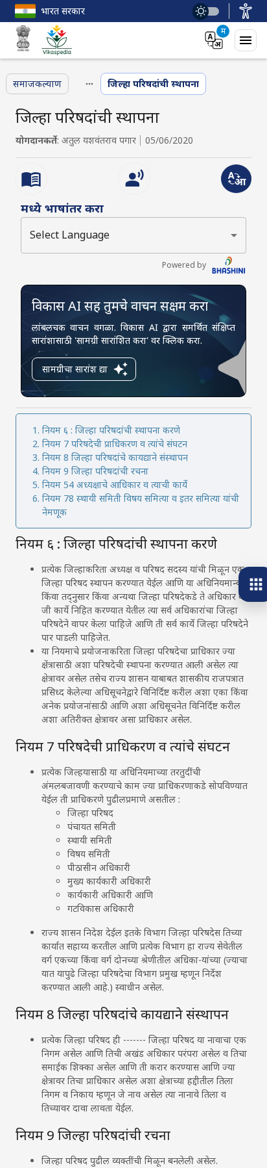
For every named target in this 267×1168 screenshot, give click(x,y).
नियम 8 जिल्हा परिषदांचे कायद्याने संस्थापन (115, 457)
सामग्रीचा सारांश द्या (75, 369)
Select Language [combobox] (70, 234)
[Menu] (246, 40)
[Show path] (89, 84)
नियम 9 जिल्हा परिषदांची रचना (95, 471)
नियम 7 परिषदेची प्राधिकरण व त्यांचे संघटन (114, 443)
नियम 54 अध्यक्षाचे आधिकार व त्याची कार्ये (114, 484)
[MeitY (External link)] (23, 40)
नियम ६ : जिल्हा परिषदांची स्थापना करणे (111, 430)
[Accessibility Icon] (246, 11)
